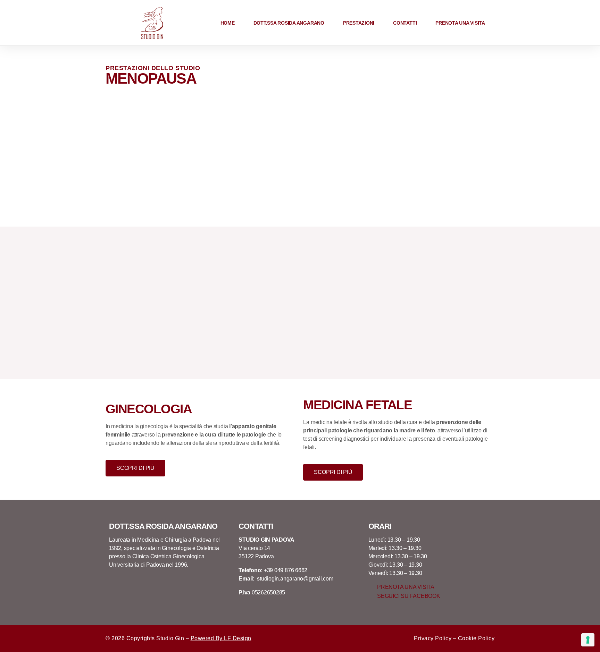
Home (227, 23)
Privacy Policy (432, 638)
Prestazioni (358, 23)
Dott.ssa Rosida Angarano (288, 23)
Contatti (405, 23)
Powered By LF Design (221, 638)
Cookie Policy (476, 638)
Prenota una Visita (460, 23)
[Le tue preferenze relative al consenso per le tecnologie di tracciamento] (587, 639)
